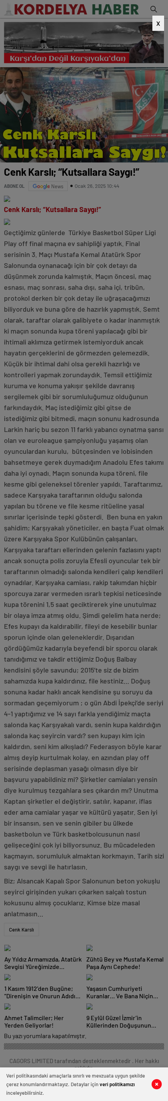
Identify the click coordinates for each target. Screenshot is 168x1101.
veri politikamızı (117, 1084)
